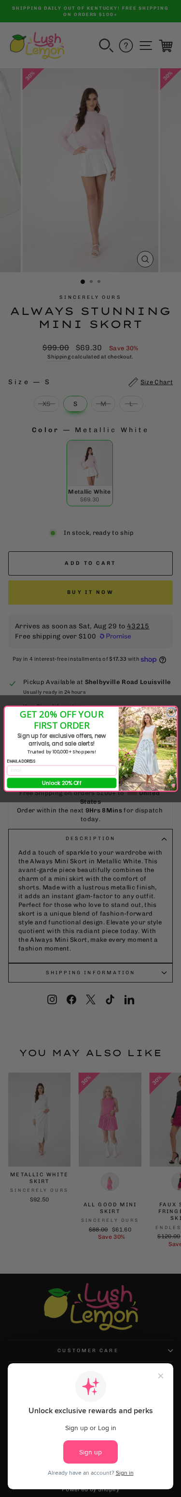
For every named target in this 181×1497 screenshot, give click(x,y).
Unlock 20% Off (61, 782)
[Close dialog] (171, 712)
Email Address (21, 761)
